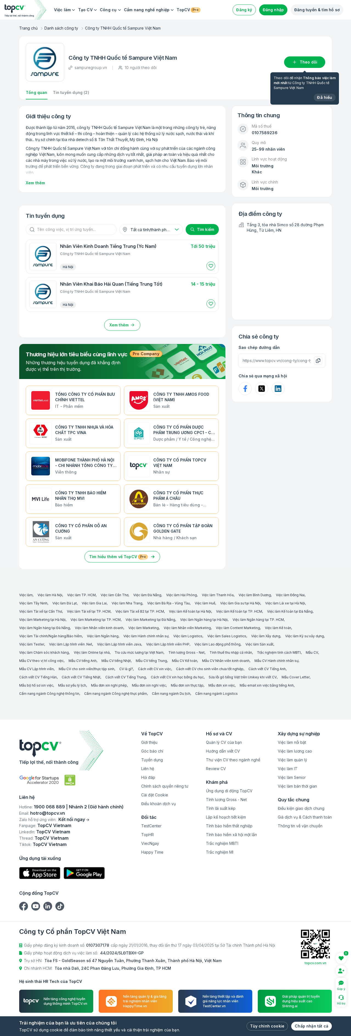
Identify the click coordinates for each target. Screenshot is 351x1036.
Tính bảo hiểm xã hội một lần (231, 834)
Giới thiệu (149, 742)
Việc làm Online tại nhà (92, 652)
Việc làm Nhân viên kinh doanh (99, 628)
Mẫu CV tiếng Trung (151, 661)
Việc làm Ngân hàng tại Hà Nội (204, 620)
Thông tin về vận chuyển (300, 825)
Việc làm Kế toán (278, 628)
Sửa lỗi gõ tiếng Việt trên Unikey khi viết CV (243, 677)
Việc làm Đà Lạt (64, 603)
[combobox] (151, 229)
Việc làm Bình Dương (255, 595)
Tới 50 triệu (203, 246)
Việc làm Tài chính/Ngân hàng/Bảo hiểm (50, 636)
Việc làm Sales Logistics (226, 636)
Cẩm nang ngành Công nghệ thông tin (49, 693)
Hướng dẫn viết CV (223, 751)
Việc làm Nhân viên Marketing (187, 628)
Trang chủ (28, 28)
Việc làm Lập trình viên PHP (167, 644)
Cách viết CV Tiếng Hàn (38, 677)
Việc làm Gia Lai (94, 603)
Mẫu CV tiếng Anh (83, 661)
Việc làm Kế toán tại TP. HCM (239, 611)
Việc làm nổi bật (292, 742)
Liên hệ (147, 768)
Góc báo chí (152, 751)
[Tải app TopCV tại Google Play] (84, 873)
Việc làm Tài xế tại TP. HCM (89, 611)
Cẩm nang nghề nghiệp (147, 9)
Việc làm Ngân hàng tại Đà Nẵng (44, 628)
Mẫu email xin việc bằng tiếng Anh (267, 685)
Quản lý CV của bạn (224, 742)
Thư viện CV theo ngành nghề (233, 759)
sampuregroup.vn (91, 67)
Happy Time (152, 852)
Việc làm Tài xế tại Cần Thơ (40, 611)
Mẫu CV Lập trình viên (36, 669)
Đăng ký (244, 9)
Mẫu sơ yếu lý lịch (72, 685)
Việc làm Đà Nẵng (147, 595)
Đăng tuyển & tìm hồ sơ (317, 9)
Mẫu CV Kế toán (184, 661)
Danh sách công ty (61, 28)
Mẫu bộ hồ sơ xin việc (36, 685)
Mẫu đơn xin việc (221, 685)
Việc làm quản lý (292, 759)
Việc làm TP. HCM (81, 595)
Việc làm (62, 9)
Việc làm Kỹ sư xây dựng (304, 636)
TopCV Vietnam (54, 825)
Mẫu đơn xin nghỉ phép (109, 685)
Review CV (216, 768)
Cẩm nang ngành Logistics (216, 693)
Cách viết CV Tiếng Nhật (81, 677)
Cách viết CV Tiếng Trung (125, 677)
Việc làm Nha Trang (127, 603)
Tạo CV (85, 9)
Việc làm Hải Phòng (181, 595)
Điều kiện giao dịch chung (301, 808)
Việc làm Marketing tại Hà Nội (42, 620)
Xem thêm (35, 182)
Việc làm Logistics (187, 636)
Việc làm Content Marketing (238, 628)
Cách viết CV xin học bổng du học (177, 677)
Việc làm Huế (205, 603)
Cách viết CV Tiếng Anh (267, 669)
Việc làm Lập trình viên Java (119, 644)
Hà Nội (68, 267)
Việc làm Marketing (143, 628)
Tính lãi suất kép (221, 808)
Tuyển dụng (152, 759)
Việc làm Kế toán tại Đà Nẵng (290, 611)
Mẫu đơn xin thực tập (187, 685)
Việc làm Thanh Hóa (218, 595)
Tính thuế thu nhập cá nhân (231, 652)
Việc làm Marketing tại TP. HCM (95, 620)
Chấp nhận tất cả (311, 1026)
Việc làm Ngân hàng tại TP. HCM (258, 620)
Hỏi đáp (148, 777)
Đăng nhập (273, 9)
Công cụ (108, 9)
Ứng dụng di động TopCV (229, 790)
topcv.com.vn (315, 963)
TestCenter (151, 825)
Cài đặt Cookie (154, 795)
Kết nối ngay (71, 819)
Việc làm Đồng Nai (290, 595)
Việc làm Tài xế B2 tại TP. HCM (139, 611)
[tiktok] (59, 906)
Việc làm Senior (292, 777)
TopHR (147, 834)
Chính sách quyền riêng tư (164, 786)
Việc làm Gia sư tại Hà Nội (240, 603)
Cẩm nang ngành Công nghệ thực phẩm (115, 693)
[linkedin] (47, 906)
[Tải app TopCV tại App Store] (39, 873)
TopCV (187, 9)
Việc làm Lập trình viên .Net (70, 644)
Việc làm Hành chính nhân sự (145, 636)
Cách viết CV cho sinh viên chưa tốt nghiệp (210, 669)
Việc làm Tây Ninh (33, 603)
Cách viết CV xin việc (154, 669)
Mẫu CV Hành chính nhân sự (276, 661)
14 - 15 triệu (203, 284)
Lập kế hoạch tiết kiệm (226, 817)
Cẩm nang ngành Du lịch (171, 693)
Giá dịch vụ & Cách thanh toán (305, 817)
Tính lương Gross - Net (186, 652)
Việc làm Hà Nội (50, 595)
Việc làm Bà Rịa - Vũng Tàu (168, 603)
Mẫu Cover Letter (296, 677)
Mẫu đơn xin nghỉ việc (149, 685)
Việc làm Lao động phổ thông (217, 644)
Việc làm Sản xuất (259, 644)
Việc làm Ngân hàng (102, 636)
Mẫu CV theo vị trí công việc (41, 661)
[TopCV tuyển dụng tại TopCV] (71, 750)
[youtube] (35, 906)
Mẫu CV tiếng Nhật (116, 661)
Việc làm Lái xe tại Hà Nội (285, 603)
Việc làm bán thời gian (297, 786)
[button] (210, 266)
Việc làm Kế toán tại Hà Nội (190, 611)
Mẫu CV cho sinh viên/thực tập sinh (86, 669)
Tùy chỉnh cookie (267, 1026)
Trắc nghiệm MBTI (222, 843)
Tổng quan (36, 92)
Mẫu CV (312, 652)
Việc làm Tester (31, 644)
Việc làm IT (288, 768)
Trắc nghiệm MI (219, 852)
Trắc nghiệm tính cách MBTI (279, 652)
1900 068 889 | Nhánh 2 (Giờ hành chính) (79, 807)
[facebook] (23, 906)
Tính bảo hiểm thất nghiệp (229, 825)
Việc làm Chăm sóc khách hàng (44, 652)
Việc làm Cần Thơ (114, 595)
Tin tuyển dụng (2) (71, 92)
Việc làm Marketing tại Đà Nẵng (150, 620)
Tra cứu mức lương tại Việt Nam (139, 652)
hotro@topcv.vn (47, 813)
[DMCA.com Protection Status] (69, 780)
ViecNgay (150, 843)
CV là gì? (126, 669)
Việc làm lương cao (295, 751)
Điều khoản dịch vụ (158, 803)
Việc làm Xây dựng (265, 636)
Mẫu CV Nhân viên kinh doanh (226, 661)
